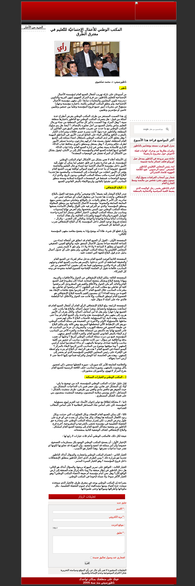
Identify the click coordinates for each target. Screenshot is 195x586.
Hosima (130, 22)
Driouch (144, 22)
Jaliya (93, 22)
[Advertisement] (78, 11)
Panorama (65, 22)
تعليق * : (121, 532)
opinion (53, 22)
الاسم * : (120, 508)
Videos (81, 22)
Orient (117, 22)
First (169, 22)
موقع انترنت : (118, 525)
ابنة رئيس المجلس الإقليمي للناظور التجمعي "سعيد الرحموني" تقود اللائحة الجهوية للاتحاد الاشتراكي (155, 169)
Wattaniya (105, 22)
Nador (157, 22)
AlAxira (44, 22)
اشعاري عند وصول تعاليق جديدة (109, 557)
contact (32, 22)
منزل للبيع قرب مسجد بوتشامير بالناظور (154, 145)
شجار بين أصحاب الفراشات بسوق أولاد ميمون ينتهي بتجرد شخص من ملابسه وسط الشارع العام (152, 180)
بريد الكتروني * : (117, 517)
